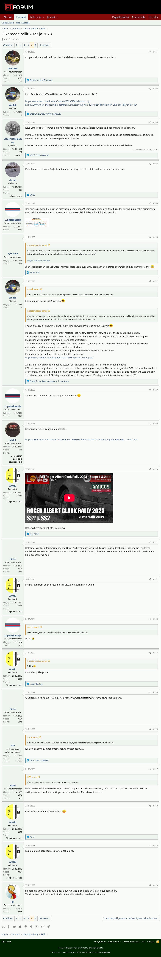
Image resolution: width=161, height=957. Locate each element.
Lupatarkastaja (13, 219)
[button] (43, 17)
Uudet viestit (8, 22)
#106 (155, 237)
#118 (155, 805)
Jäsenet (51, 17)
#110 (155, 469)
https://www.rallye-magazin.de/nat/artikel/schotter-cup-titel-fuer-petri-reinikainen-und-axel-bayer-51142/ (81, 104)
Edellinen (8, 45)
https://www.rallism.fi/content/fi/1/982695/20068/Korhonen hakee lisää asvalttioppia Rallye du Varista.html (81, 439)
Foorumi (21, 17)
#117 (155, 769)
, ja (41, 80)
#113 (155, 619)
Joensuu (18, 155)
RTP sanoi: (32, 777)
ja (34, 534)
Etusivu (8, 17)
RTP (13, 745)
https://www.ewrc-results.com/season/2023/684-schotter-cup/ (57, 101)
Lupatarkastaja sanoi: (37, 245)
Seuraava (44, 45)
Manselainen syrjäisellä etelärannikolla (15, 459)
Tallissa (19, 761)
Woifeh (13, 105)
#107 (155, 281)
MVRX (13, 439)
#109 (155, 423)
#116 (155, 729)
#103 (155, 122)
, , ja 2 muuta (45, 114)
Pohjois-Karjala (15, 196)
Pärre (13, 558)
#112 (155, 579)
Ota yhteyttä (100, 941)
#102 (155, 88)
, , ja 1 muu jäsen (49, 381)
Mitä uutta (35, 17)
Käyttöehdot (114, 941)
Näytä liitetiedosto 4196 (38, 260)
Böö (6, 39)
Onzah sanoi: (33, 289)
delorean (12, 68)
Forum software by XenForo (80, 948)
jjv (12, 901)
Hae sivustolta (23, 22)
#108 (155, 390)
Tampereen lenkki (14, 501)
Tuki (143, 941)
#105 (155, 203)
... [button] (20, 45)
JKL (20, 81)
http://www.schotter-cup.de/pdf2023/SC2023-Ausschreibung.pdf (59, 357)
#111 (155, 542)
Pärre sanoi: (32, 737)
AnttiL (12, 485)
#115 (155, 692)
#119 (155, 845)
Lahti (20, 571)
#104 (155, 163)
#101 (155, 52)
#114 (155, 652)
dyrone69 (13, 253)
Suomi (7, 941)
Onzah (12, 180)
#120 (155, 885)
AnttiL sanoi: (33, 627)
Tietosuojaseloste (131, 941)
